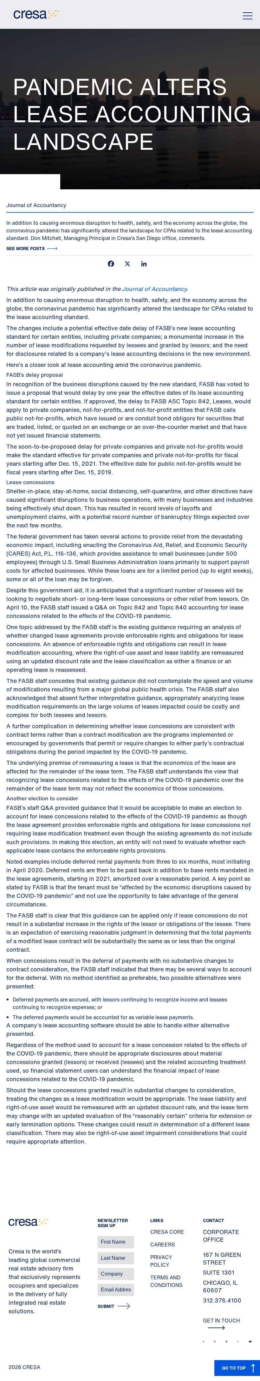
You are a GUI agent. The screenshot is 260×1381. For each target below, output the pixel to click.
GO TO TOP (234, 1368)
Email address (15, 1286)
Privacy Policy (161, 1261)
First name (12, 1238)
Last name (12, 1255)
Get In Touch (221, 1320)
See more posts (25, 248)
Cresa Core (167, 1232)
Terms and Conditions (166, 1281)
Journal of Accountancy (154, 289)
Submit (106, 1306)
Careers (162, 1244)
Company (11, 1270)
